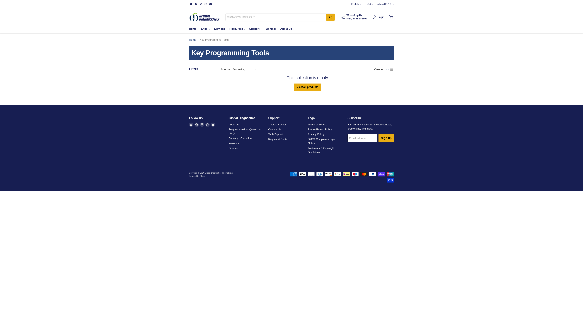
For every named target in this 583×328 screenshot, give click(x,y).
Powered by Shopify (198, 176)
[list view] (392, 69)
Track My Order (277, 124)
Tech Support (275, 134)
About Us (286, 28)
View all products (307, 87)
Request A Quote (277, 139)
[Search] (330, 17)
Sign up (386, 138)
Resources (236, 28)
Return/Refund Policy (320, 129)
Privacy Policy (316, 134)
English (355, 4)
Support (254, 28)
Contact (271, 28)
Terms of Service (317, 124)
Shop (204, 28)
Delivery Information (240, 138)
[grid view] (387, 69)
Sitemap (233, 148)
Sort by (225, 69)
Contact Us (274, 129)
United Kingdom (379, 4)
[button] (379, 17)
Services (219, 28)
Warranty (234, 143)
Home (192, 28)
